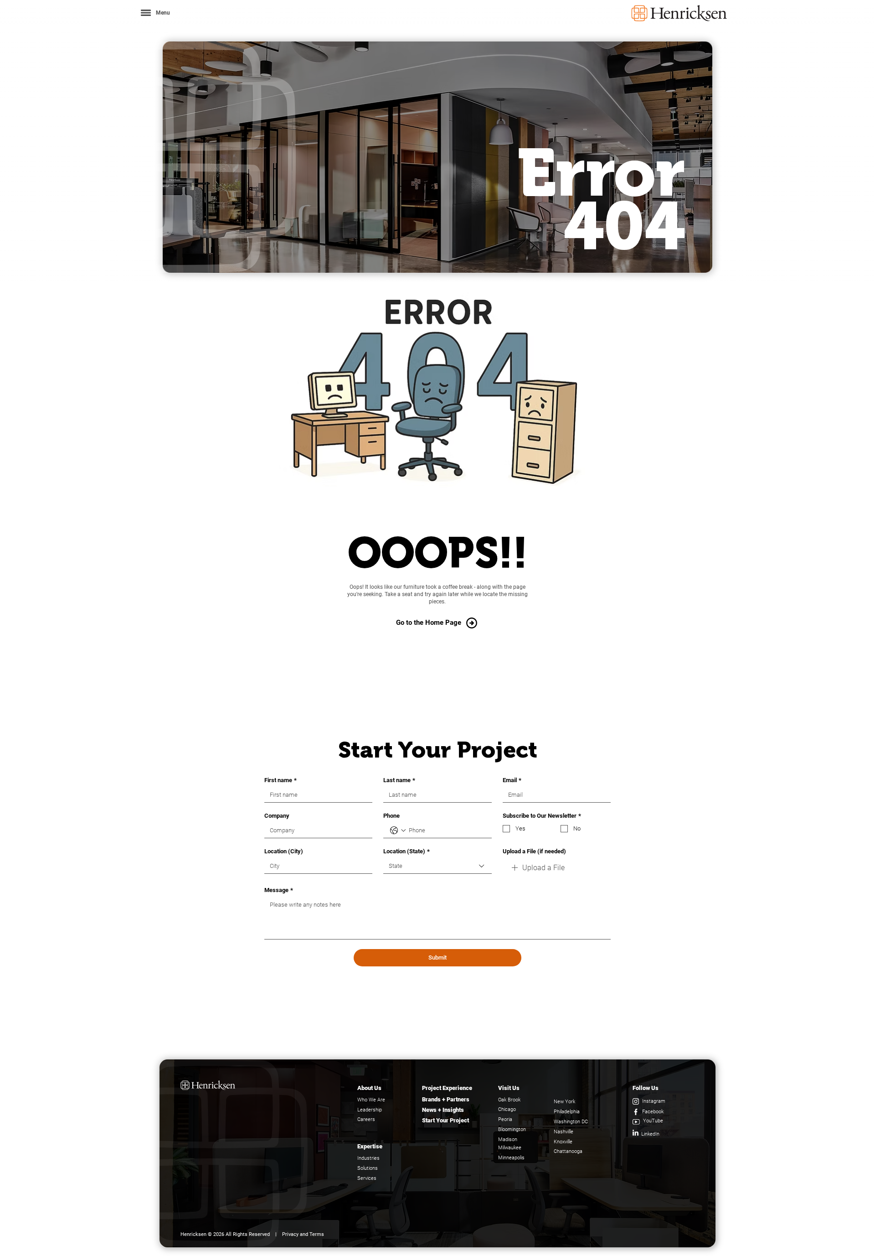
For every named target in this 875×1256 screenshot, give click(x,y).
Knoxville (563, 1142)
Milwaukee (509, 1148)
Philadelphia (567, 1112)
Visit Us (509, 1088)
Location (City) (283, 851)
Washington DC (571, 1122)
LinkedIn (650, 1134)
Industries (368, 1158)
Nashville (563, 1132)
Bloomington (512, 1129)
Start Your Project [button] (445, 1120)
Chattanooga (568, 1151)
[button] (155, 12)
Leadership (369, 1110)
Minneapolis (511, 1158)
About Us (369, 1088)
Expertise (369, 1146)
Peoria (505, 1119)
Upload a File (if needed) (534, 851)
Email (512, 780)
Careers (366, 1119)
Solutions (367, 1168)
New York (564, 1102)
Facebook (653, 1112)
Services (366, 1178)
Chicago (507, 1109)
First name (280, 780)
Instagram (653, 1101)
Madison (507, 1139)
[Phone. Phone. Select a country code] (398, 830)
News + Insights (443, 1109)
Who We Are (371, 1100)
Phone (391, 815)
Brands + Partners (445, 1099)
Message (278, 890)
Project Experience (447, 1088)
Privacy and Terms (303, 1234)
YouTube (653, 1121)
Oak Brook (509, 1100)
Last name (399, 780)
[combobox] (437, 866)
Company (276, 815)
